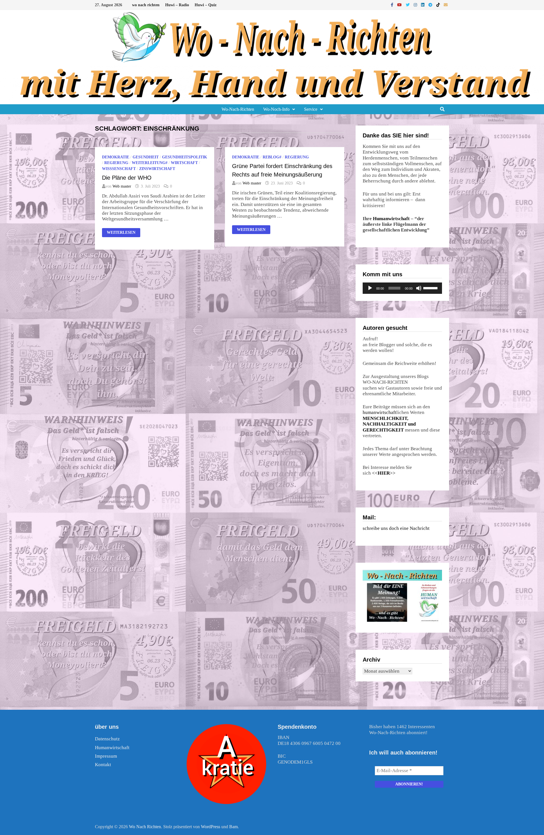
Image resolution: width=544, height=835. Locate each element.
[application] (402, 288)
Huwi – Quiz (205, 5)
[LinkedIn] (423, 4)
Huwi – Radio (177, 5)
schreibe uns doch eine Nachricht (396, 528)
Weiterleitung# (149, 163)
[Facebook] (392, 4)
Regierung (116, 163)
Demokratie (115, 157)
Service (310, 109)
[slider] (431, 287)
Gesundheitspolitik (184, 157)
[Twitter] (408, 4)
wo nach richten (146, 5)
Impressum (106, 756)
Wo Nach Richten (145, 826)
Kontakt (103, 764)
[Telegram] (431, 4)
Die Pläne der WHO (127, 178)
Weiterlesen (121, 233)
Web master (121, 186)
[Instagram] (416, 4)
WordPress (210, 826)
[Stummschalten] (419, 288)
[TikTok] (438, 4)
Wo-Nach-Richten (238, 109)
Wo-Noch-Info (276, 109)
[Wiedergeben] (370, 288)
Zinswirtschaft (157, 169)
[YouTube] (400, 4)
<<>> (384, 473)
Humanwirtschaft (391, 218)
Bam (233, 826)
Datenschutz (107, 738)
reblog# (272, 157)
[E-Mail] (445, 4)
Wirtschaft (184, 163)
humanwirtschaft (379, 412)
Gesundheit (146, 157)
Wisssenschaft (119, 169)
